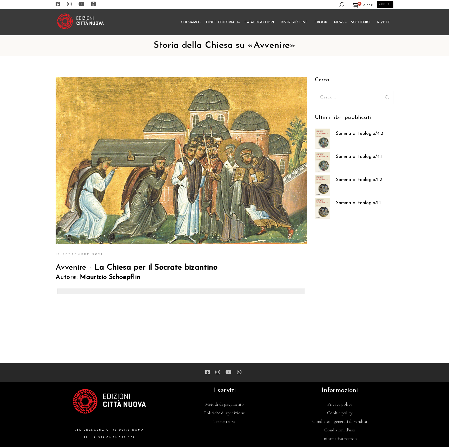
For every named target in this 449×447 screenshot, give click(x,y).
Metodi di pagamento (224, 404)
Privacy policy (339, 404)
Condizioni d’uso (339, 430)
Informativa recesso (339, 438)
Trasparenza (224, 421)
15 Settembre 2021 (79, 254)
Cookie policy (339, 413)
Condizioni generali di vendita (339, 421)
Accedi (385, 4)
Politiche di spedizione (224, 413)
